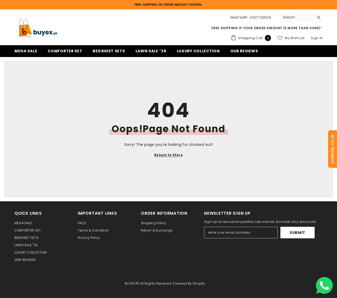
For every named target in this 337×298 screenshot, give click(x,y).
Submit (297, 232)
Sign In (317, 38)
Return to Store (168, 155)
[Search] (301, 17)
